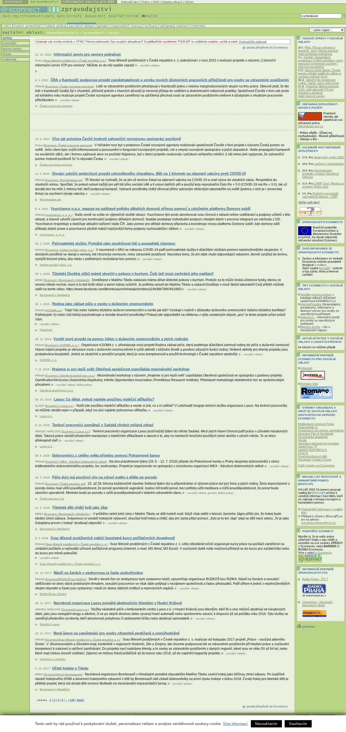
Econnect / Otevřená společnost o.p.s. (70, 375)
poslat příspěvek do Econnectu (267, 47)
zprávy (7, 37)
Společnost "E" (308, 446)
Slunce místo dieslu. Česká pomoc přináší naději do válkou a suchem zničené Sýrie (319, 73)
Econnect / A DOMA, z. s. (62, 345)
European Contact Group (314, 459)
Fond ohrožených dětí (312, 456)
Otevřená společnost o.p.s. (57, 390)
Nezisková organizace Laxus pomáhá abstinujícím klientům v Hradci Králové (118, 603)
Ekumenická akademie (313, 437)
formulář (324, 268)
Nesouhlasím (266, 724)
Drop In (303, 453)
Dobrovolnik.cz (308, 427)
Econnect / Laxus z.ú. (59, 405)
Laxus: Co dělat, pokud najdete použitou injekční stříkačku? (104, 399)
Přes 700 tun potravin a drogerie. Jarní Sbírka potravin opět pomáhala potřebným (318, 51)
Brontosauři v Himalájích (55, 689)
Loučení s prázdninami (329, 163)
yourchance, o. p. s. (59, 214)
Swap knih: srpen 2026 (329, 157)
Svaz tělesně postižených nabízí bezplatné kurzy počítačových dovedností (113, 538)
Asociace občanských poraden (318, 443)
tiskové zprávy (12, 48)
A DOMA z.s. (53, 310)
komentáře (9, 43)
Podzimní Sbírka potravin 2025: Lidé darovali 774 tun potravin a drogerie (318, 89)
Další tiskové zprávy (311, 96)
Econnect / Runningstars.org (64, 180)
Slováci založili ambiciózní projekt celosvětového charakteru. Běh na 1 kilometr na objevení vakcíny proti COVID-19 (149, 174)
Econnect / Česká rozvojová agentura (69, 86)
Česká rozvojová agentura (56, 105)
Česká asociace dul (52, 498)
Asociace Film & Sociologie (315, 433)
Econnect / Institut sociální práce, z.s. (69, 249)
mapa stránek (326, 714)
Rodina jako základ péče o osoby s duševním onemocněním (102, 304)
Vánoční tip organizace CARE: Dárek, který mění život (318, 81)
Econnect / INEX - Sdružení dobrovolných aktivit (76, 461)
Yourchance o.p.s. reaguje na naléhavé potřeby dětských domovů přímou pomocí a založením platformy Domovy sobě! (151, 209)
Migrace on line (310, 327)
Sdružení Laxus (49, 624)
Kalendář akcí (130, 2)
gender (212, 492)
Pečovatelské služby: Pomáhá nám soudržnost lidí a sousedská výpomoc (113, 243)
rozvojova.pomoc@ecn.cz (318, 522)
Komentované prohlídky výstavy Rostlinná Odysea (320, 174)
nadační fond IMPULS (312, 449)
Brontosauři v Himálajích (55, 294)
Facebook (46, 329)
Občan (189, 2)
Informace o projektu (52, 659)
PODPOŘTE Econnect (318, 531)
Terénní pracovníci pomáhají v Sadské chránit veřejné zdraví (103, 425)
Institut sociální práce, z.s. (56, 264)
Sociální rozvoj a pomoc (316, 294)
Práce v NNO (150, 2)
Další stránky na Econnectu (316, 465)
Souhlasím (298, 724)
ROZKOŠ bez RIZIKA (53, 594)
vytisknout (308, 626)
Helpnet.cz (307, 317)
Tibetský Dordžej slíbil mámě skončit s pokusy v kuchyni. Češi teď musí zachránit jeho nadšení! (133, 274)
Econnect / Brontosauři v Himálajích (67, 280)
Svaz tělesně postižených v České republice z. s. (74, 60)
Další (80, 700)
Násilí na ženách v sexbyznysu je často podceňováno (98, 573)
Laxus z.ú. (46, 416)
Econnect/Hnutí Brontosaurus (63, 674)
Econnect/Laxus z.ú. (75, 609)
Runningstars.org (50, 199)
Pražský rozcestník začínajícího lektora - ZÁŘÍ (320, 195)
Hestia (302, 440)
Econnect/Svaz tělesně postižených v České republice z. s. (82, 639)
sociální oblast (150, 65)
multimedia (9, 59)
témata (6, 54)
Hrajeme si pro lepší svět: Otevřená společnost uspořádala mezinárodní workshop (120, 369)
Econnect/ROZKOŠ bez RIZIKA (65, 579)
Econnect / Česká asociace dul (65, 483)
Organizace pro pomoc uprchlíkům (321, 430)
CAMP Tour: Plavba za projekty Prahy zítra (323, 185)
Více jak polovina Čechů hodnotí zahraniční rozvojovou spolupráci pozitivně (116, 139)
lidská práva (83, 384)
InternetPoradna (310, 304)
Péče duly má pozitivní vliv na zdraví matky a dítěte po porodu (104, 477)
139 (72, 700)
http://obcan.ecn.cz (310, 126)
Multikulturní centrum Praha (316, 424)
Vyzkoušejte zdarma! (253, 41)
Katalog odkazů (172, 2)
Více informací (235, 723)
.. (66, 700)
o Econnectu (323, 552)
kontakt (304, 714)
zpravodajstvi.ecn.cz (62, 32)
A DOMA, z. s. (48, 359)
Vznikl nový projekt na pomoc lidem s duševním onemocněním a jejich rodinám (121, 339)
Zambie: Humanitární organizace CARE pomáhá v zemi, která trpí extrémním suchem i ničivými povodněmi (320, 62)
